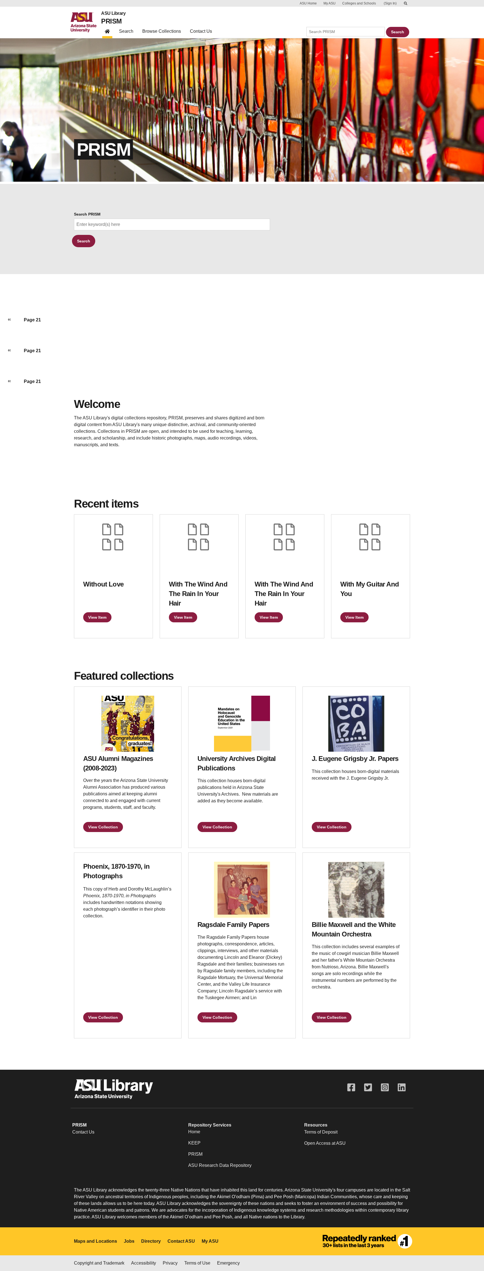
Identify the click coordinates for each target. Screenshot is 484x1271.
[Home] (86, 22)
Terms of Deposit (321, 1132)
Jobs (129, 1241)
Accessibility (143, 1263)
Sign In (390, 3)
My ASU (330, 3)
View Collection (103, 827)
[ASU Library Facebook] (351, 1087)
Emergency (228, 1263)
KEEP (194, 1143)
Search (126, 31)
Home (194, 1131)
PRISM (111, 21)
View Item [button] (97, 617)
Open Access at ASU (325, 1143)
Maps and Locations (95, 1241)
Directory (151, 1241)
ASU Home (308, 3)
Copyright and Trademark (99, 1263)
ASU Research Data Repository (220, 1165)
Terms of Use (197, 1263)
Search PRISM (87, 214)
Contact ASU (181, 1241)
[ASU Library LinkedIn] (401, 1087)
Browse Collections (161, 31)
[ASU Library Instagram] (384, 1087)
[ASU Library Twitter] (368, 1087)
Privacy (170, 1263)
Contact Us (201, 31)
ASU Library (113, 13)
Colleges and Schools (359, 3)
